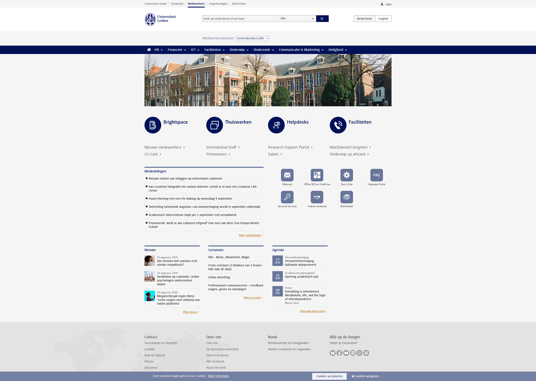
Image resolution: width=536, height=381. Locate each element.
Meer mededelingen (250, 235)
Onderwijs (237, 49)
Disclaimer (151, 368)
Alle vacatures (215, 361)
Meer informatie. (218, 376)
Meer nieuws (190, 312)
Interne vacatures (217, 355)
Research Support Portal (289, 147)
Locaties (149, 349)
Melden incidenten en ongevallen (289, 349)
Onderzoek (262, 49)
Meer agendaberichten (312, 311)
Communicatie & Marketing (299, 49)
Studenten (177, 3)
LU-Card (151, 154)
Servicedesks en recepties (160, 343)
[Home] (148, 50)
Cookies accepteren (329, 376)
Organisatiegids (218, 3)
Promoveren (217, 154)
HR (156, 49)
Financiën (175, 49)
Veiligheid (336, 49)
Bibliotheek (239, 3)
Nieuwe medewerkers (163, 147)
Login (388, 4)
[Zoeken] (322, 18)
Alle (283, 19)
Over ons (212, 343)
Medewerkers (196, 3)
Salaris (274, 154)
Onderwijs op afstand (348, 154)
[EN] (383, 18)
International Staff (221, 147)
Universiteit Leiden (155, 3)
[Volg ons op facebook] (339, 353)
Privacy (149, 361)
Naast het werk (216, 368)
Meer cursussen (252, 297)
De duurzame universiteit (222, 349)
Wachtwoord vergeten (349, 147)
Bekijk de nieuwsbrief (343, 343)
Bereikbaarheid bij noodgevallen (288, 343)
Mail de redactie (154, 355)
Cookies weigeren (367, 376)
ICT (193, 49)
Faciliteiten (212, 49)
